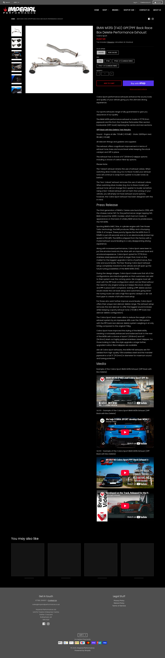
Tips (98, 57)
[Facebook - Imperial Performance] (149, 19)
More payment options (138, 89)
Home (13, 19)
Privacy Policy (119, 600)
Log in (135, 2)
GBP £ (15, 2)
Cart (159, 2)
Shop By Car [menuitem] (129, 10)
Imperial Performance (85, 648)
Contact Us (52, 600)
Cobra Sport (102, 36)
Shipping (110, 42)
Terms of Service (119, 606)
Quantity (99, 71)
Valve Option (101, 49)
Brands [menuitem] (115, 10)
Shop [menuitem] (105, 10)
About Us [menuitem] (157, 10)
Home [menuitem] (96, 10)
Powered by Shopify (82, 650)
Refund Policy (119, 603)
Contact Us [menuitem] (144, 10)
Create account (145, 2)
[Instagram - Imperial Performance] (153, 19)
